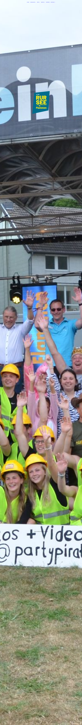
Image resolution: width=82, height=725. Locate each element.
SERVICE (42, 2)
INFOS (38, 2)
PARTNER (48, 2)
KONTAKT (52, 2)
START (28, 2)
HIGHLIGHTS (32, 2)
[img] (41, 362)
